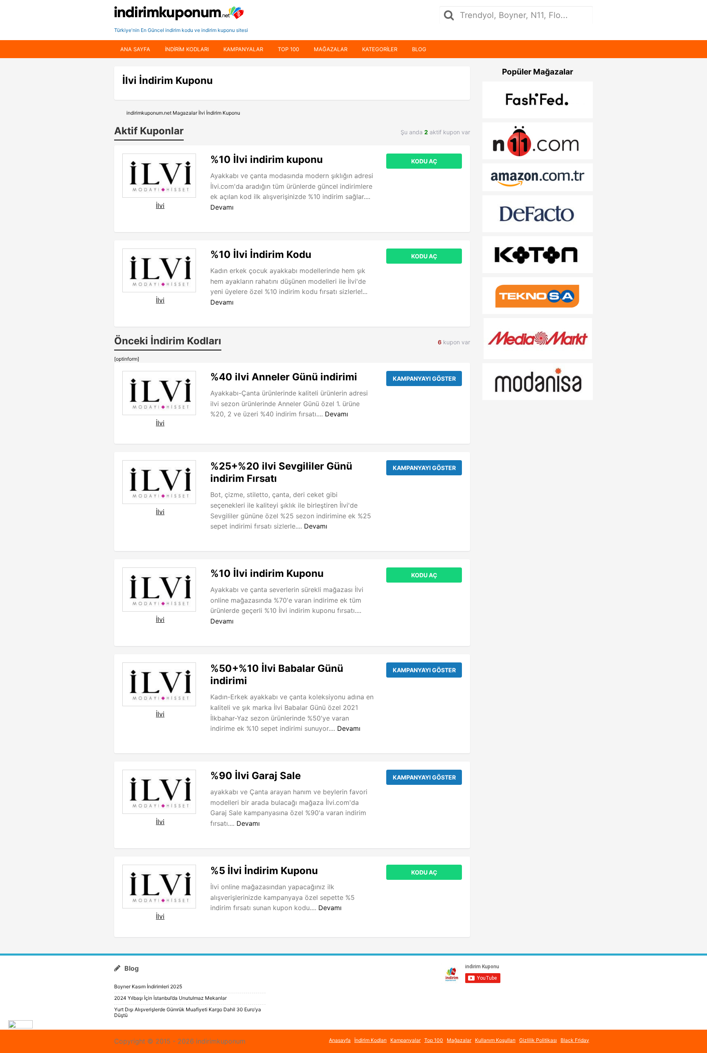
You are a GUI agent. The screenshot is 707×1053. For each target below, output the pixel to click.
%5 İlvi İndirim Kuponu (264, 871)
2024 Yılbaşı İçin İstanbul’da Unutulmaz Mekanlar (170, 998)
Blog (419, 49)
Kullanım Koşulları (495, 1040)
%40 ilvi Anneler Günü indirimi (283, 377)
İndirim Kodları (370, 1040)
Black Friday (575, 1040)
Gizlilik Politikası (538, 1040)
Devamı (222, 207)
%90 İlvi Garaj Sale (255, 776)
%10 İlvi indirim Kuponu (267, 573)
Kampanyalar (243, 49)
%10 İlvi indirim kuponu (266, 159)
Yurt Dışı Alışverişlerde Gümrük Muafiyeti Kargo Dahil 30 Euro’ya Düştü (187, 1012)
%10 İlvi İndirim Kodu (260, 254)
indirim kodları (187, 49)
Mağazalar (330, 49)
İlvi (160, 205)
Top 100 (288, 49)
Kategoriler (379, 49)
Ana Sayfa (135, 49)
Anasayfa (340, 1040)
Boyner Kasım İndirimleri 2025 (148, 986)
